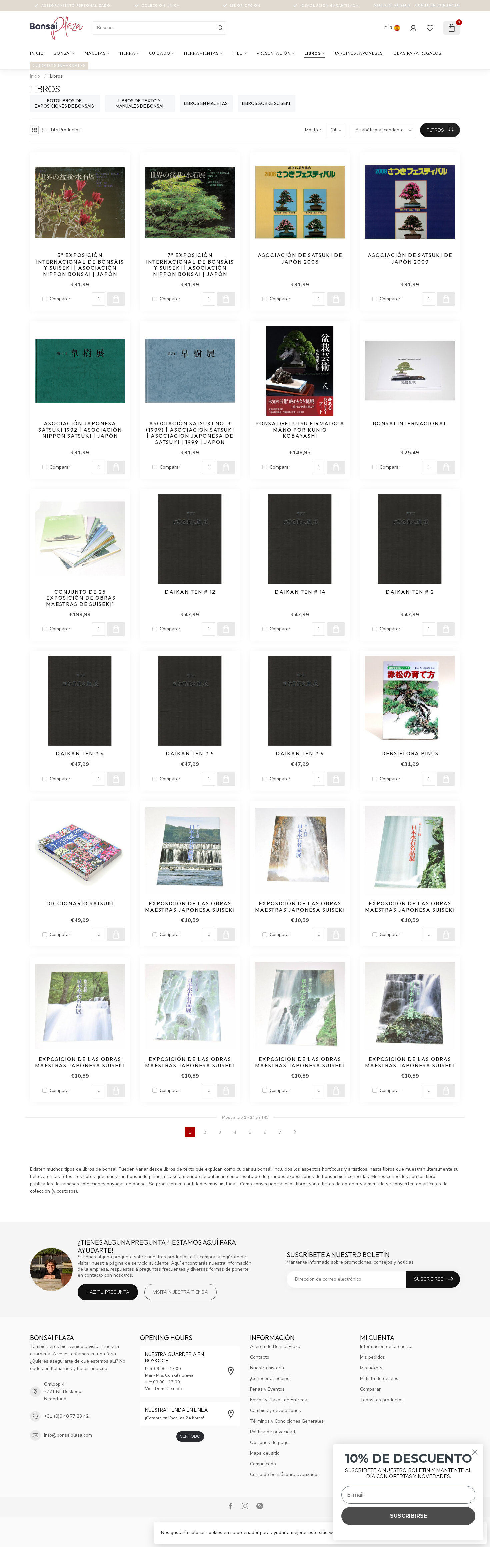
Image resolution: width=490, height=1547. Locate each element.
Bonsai (62, 53)
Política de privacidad (272, 1432)
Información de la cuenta (386, 1346)
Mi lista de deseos (379, 1378)
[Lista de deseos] (430, 28)
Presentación (274, 53)
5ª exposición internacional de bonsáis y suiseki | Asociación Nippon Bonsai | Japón (80, 264)
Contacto (259, 1357)
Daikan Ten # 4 (80, 754)
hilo (237, 53)
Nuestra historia (267, 1368)
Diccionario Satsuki (80, 904)
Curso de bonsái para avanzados (285, 1474)
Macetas (95, 53)
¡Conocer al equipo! (270, 1378)
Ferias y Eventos (267, 1389)
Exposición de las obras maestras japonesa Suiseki (190, 907)
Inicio (37, 53)
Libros (312, 53)
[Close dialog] (475, 1452)
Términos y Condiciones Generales (287, 1421)
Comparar (60, 298)
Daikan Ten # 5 (190, 754)
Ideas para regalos (416, 53)
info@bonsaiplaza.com (68, 1435)
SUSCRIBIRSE (408, 1516)
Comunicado (263, 1464)
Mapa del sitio (265, 1453)
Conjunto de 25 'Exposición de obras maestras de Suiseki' (80, 598)
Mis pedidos (372, 1357)
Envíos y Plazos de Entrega (278, 1400)
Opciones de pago (269, 1442)
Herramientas (201, 53)
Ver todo (190, 1436)
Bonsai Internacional (410, 424)
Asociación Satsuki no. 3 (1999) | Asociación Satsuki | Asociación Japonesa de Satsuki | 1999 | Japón (190, 433)
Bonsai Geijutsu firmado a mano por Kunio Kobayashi (300, 430)
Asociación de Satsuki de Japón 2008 (300, 258)
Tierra (127, 53)
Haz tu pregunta (107, 1292)
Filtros (435, 130)
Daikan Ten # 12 (190, 592)
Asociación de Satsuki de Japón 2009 (410, 258)
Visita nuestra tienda (180, 1292)
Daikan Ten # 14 (300, 592)
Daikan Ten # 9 (300, 754)
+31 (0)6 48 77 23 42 (66, 1416)
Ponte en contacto (437, 5)
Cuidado (159, 53)
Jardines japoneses (359, 53)
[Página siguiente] (295, 1132)
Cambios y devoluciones (275, 1410)
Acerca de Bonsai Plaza (275, 1346)
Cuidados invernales (59, 65)
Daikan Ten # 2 (410, 592)
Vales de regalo (392, 5)
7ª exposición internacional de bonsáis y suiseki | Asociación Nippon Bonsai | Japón (190, 264)
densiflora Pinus (410, 754)
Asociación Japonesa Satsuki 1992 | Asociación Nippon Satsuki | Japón (80, 430)
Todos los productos (382, 1400)
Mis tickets (371, 1368)
